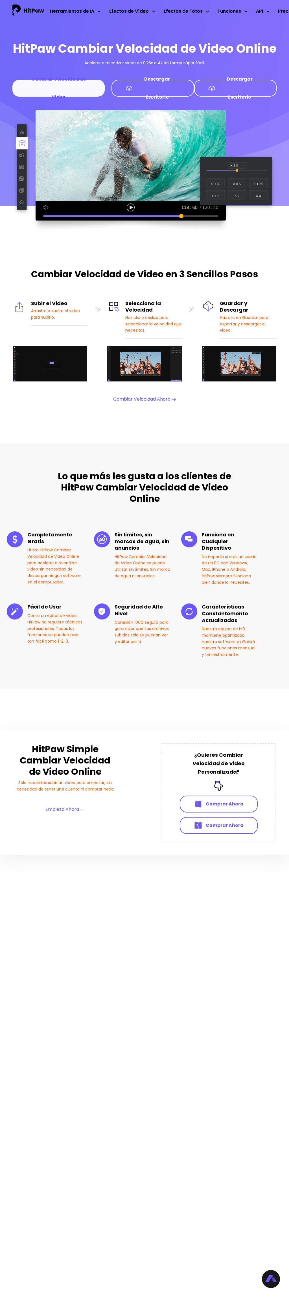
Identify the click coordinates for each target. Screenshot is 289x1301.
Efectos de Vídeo (129, 11)
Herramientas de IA (72, 11)
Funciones (229, 11)
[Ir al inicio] (28, 11)
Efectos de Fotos (183, 11)
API (259, 11)
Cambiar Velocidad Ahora (142, 399)
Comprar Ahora (225, 804)
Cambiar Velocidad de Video (58, 88)
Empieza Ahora (62, 809)
